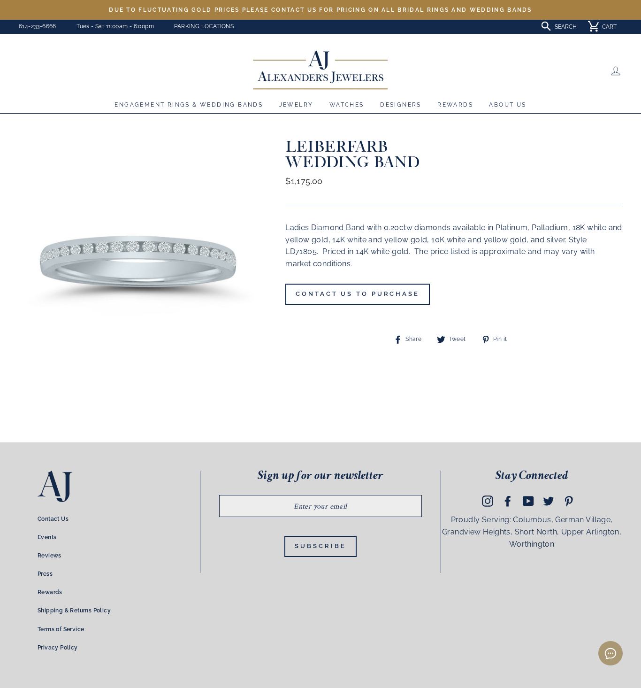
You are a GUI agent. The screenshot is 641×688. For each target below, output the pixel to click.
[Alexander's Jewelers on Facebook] (507, 501)
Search (566, 26)
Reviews (49, 555)
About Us (507, 104)
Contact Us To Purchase (358, 293)
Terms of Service (61, 629)
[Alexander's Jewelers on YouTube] (528, 501)
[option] (320, 10)
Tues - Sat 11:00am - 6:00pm (115, 26)
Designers (400, 104)
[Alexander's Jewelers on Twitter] (548, 501)
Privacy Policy (58, 647)
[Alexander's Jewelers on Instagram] (487, 501)
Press (45, 574)
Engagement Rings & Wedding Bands (188, 104)
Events (47, 537)
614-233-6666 (37, 26)
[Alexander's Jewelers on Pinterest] (568, 501)
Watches (346, 104)
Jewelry (296, 104)
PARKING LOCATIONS (204, 26)
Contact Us (53, 519)
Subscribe (320, 545)
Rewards (455, 104)
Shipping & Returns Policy (74, 610)
